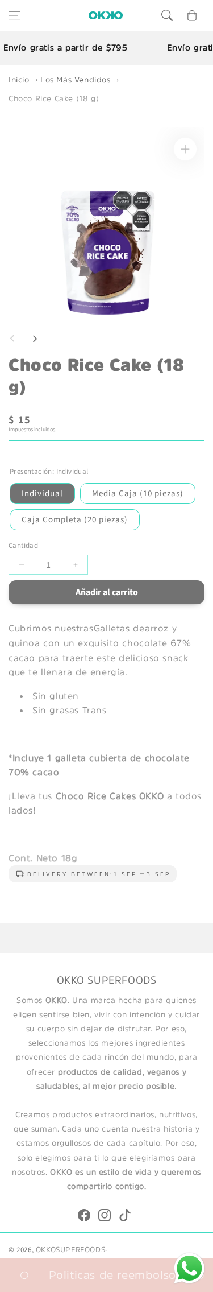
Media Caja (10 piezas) (137, 494)
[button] (14, 15)
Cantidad (23, 545)
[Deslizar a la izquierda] (12, 338)
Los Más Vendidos (75, 80)
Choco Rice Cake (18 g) (54, 98)
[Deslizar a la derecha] (34, 338)
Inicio (19, 80)
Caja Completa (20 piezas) (75, 520)
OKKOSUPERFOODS (70, 1249)
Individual (42, 494)
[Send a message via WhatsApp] (189, 1268)
